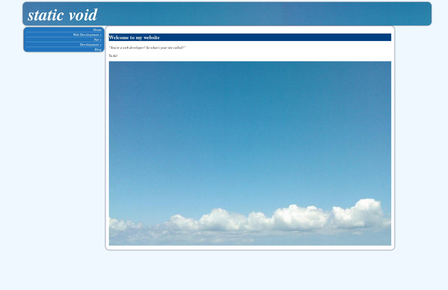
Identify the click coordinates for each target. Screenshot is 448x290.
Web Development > (87, 34)
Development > (91, 44)
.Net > (97, 39)
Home (97, 29)
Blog (98, 49)
